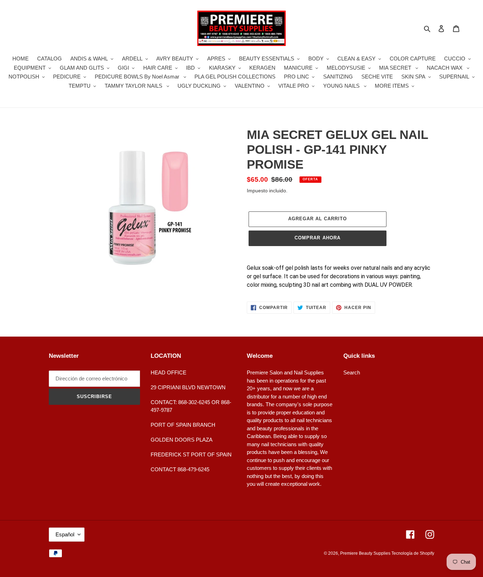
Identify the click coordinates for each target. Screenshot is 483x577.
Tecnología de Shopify (412, 553)
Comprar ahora (318, 237)
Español (65, 534)
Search (351, 372)
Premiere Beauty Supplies (365, 553)
